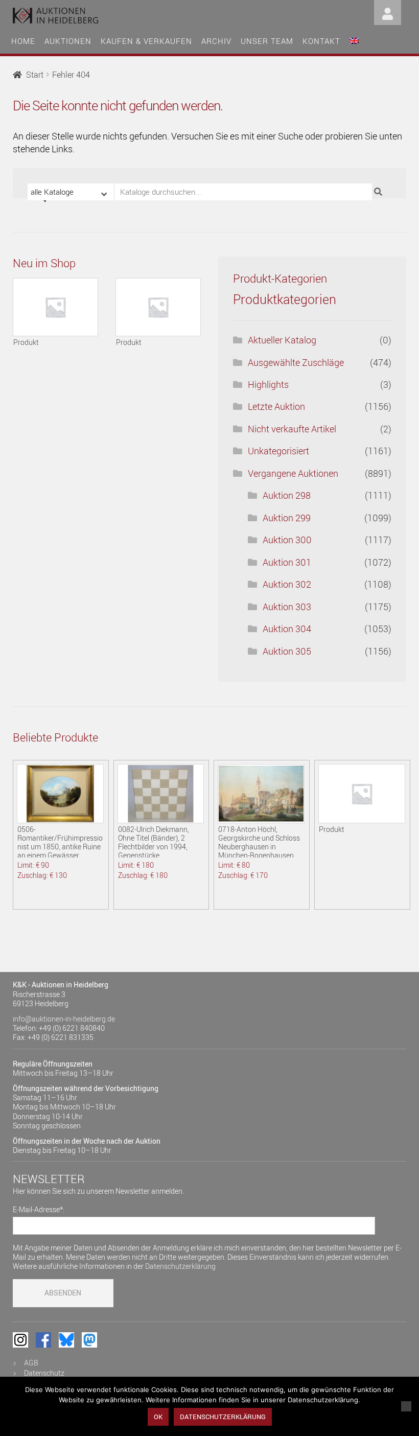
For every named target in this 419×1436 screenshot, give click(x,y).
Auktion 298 (287, 495)
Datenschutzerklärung (180, 1266)
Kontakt (321, 41)
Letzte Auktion (276, 406)
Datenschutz (44, 1373)
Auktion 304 (287, 628)
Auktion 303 (287, 606)
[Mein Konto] (387, 11)
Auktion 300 (287, 540)
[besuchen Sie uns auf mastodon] (89, 1340)
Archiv (216, 41)
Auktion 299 (287, 518)
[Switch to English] (354, 40)
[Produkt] (56, 307)
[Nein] (406, 1406)
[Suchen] (379, 191)
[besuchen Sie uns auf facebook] (43, 1340)
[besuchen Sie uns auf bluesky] (66, 1340)
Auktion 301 (287, 562)
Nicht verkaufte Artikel (292, 429)
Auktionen (67, 41)
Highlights (268, 384)
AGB (31, 1363)
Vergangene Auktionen (293, 473)
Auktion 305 (287, 651)
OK (158, 1416)
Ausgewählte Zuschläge (296, 362)
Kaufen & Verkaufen (146, 41)
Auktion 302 (287, 584)
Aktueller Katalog (282, 340)
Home (23, 41)
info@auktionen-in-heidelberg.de (64, 1019)
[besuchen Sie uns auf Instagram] (20, 1340)
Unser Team (267, 41)
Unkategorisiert (278, 451)
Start (34, 74)
